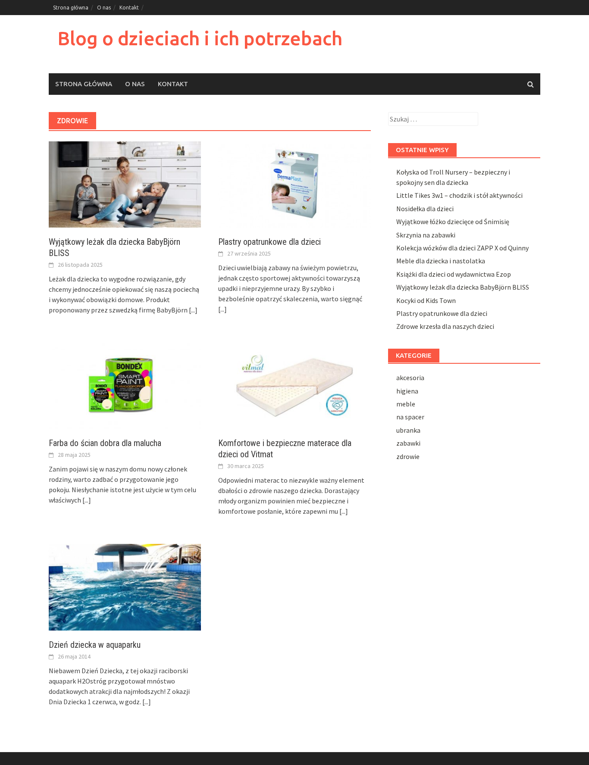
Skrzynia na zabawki (425, 235)
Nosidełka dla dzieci (425, 208)
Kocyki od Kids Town (426, 300)
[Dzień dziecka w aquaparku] (125, 586)
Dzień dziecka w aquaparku (95, 645)
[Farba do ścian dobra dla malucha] (125, 385)
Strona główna (70, 7)
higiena (407, 391)
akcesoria (410, 377)
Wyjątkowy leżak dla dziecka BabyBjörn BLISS (462, 287)
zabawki (408, 443)
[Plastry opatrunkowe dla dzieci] (294, 183)
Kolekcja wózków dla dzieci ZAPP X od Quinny (462, 248)
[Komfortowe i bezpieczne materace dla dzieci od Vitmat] (294, 385)
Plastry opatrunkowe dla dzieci (269, 242)
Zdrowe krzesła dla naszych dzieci (445, 326)
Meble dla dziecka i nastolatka (440, 260)
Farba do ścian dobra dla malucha (105, 443)
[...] (193, 310)
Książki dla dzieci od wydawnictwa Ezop (453, 274)
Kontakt (129, 7)
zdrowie (408, 456)
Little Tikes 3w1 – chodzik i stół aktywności (459, 195)
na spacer (410, 416)
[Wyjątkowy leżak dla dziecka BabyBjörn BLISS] (125, 183)
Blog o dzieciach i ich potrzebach (199, 38)
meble (405, 404)
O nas (104, 7)
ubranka (408, 430)
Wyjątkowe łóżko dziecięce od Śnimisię (452, 221)
